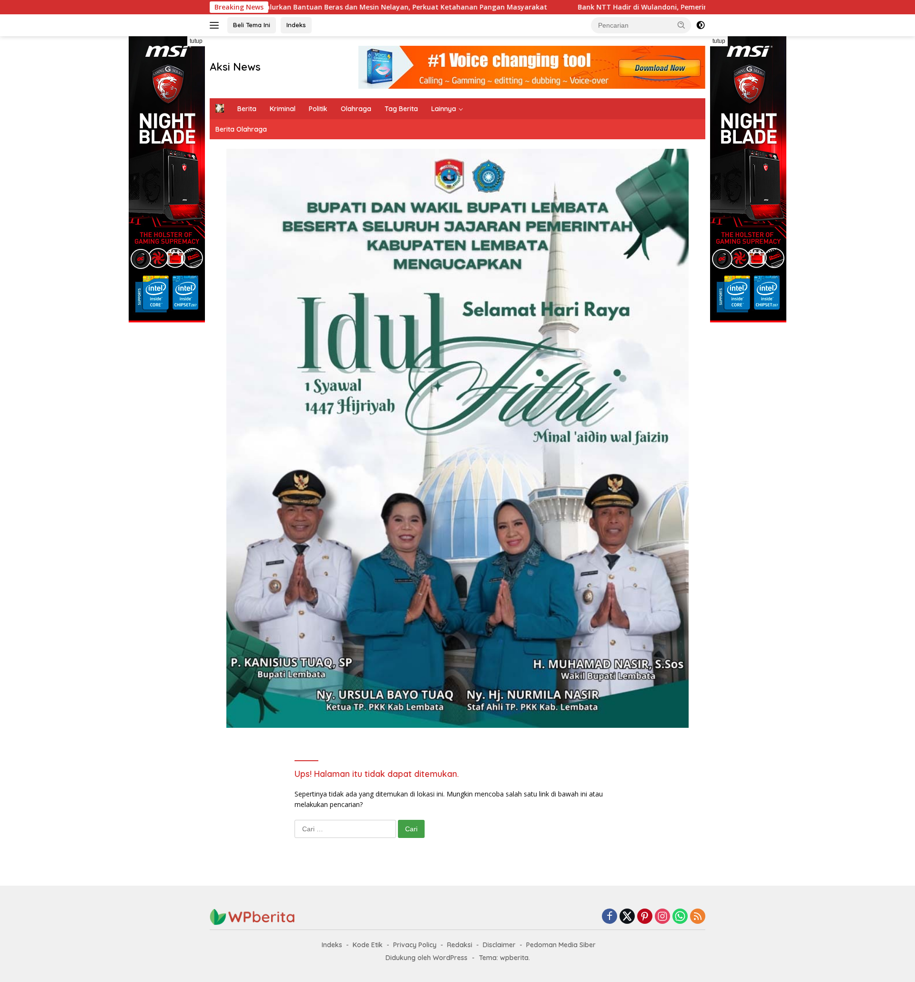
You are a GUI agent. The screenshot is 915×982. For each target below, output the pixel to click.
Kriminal (282, 108)
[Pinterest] (644, 917)
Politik (318, 108)
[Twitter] (627, 917)
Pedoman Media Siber (561, 945)
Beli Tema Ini (251, 25)
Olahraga (356, 108)
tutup (196, 41)
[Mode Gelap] (700, 25)
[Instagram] (662, 917)
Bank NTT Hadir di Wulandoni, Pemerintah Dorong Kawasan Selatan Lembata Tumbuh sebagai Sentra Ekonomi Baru (657, 7)
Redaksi (459, 945)
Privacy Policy (415, 945)
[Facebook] (609, 917)
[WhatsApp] (680, 917)
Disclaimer (499, 945)
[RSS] (697, 917)
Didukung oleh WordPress (427, 957)
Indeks (296, 25)
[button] (681, 24)
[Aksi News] (252, 916)
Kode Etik (368, 945)
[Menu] (216, 25)
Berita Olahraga (241, 129)
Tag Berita (401, 108)
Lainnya (443, 108)
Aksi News (235, 66)
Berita (246, 108)
